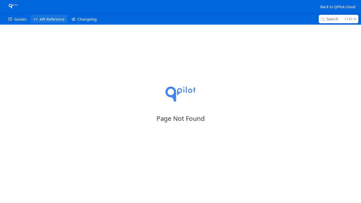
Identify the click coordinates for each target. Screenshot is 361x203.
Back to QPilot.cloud (337, 6)
